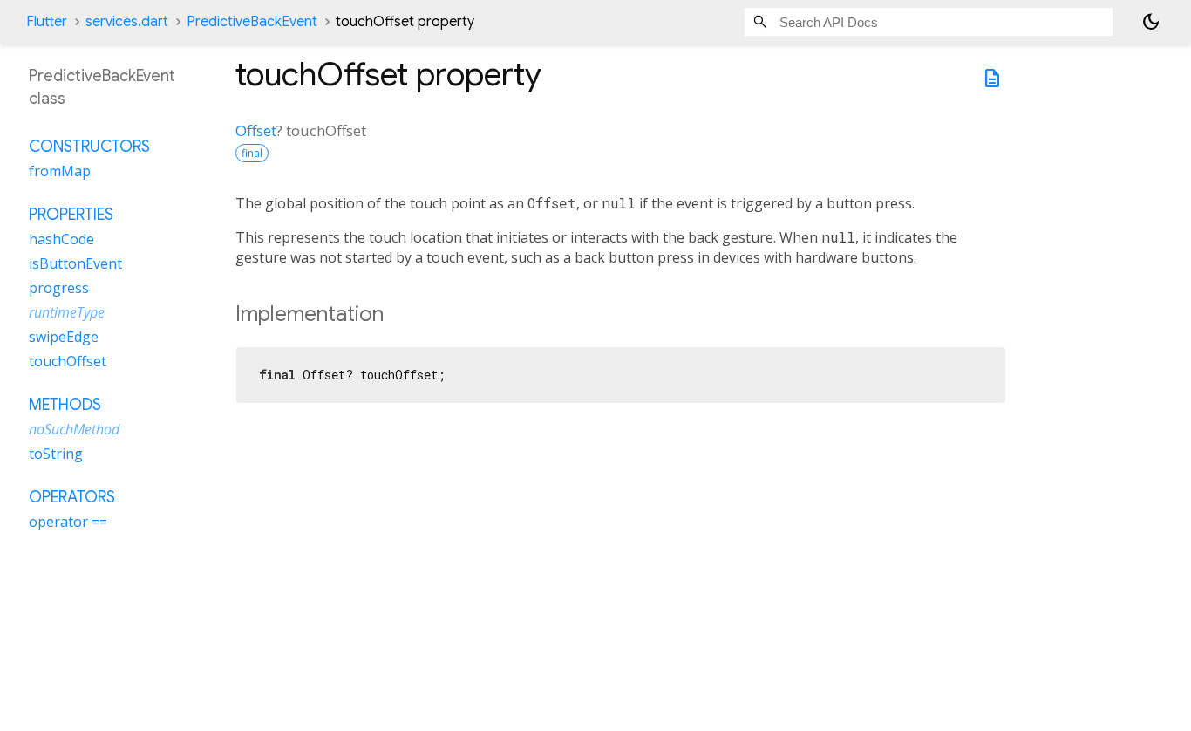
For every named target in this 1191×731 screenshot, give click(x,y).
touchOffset (67, 361)
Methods (65, 404)
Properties (71, 214)
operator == (68, 521)
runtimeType (67, 312)
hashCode (61, 239)
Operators (72, 497)
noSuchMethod (74, 429)
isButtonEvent (75, 263)
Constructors (89, 146)
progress (59, 287)
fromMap (60, 171)
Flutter (46, 22)
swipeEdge (64, 336)
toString (56, 453)
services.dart (126, 22)
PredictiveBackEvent (252, 22)
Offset (255, 130)
